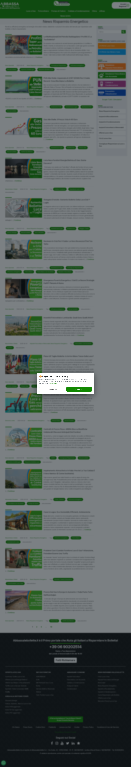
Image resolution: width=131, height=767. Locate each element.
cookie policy (52, 383)
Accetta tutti (79, 389)
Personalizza (52, 389)
